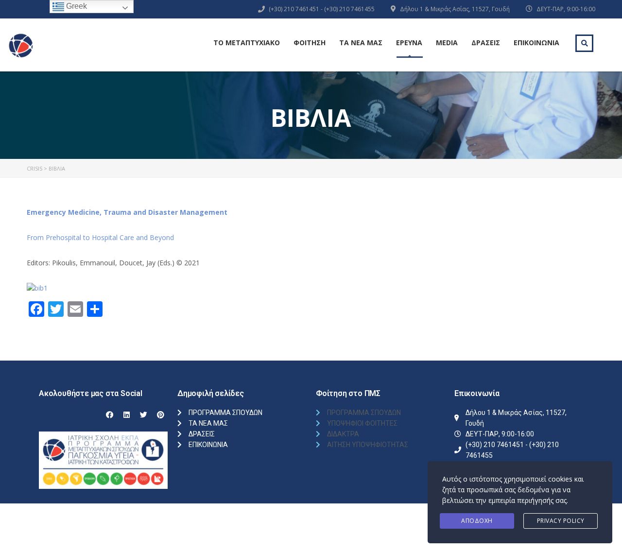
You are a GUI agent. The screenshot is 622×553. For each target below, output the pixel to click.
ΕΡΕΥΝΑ (409, 42)
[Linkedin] (126, 414)
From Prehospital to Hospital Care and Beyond (100, 237)
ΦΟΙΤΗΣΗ (310, 42)
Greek (75, 6)
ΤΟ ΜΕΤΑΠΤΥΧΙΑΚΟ (246, 42)
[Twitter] (143, 414)
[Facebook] (109, 414)
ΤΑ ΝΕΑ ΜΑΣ (360, 42)
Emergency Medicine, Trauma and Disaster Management (127, 212)
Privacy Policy (561, 521)
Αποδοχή (477, 521)
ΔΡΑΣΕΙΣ (485, 42)
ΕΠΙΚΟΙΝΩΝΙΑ (536, 42)
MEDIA (447, 42)
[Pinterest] (160, 414)
